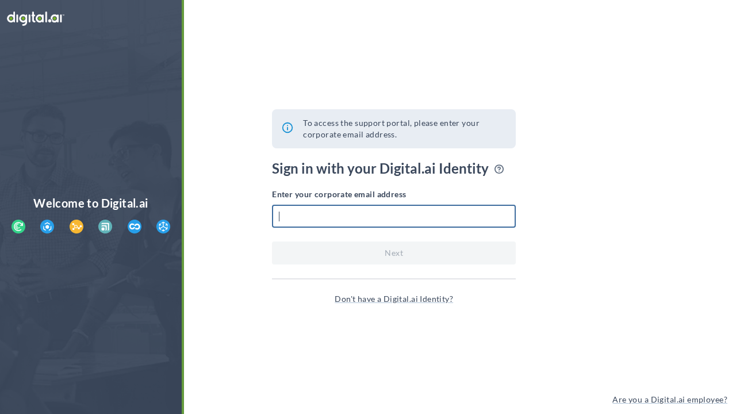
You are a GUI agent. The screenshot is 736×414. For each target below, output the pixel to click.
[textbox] (394, 216)
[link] (394, 299)
